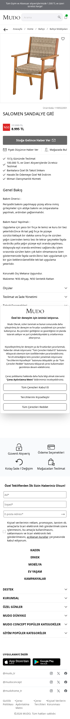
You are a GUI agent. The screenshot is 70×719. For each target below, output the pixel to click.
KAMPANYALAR (35, 579)
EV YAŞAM (35, 572)
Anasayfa (17, 29)
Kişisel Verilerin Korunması (56, 702)
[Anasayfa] (11, 17)
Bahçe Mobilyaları (59, 29)
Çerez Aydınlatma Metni (22, 704)
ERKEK (35, 557)
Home (30, 29)
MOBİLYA (35, 564)
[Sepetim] (66, 17)
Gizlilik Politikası (8, 702)
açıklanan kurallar (37, 537)
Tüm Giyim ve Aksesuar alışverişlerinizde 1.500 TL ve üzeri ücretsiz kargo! (35, 5)
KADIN (35, 550)
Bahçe (41, 29)
